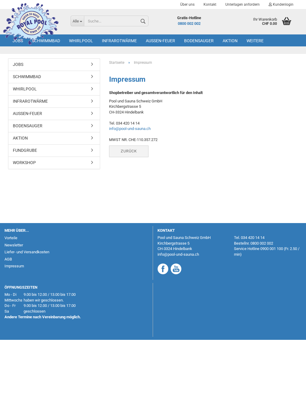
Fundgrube (25, 150)
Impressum (14, 266)
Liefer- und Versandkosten (26, 252)
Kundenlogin (282, 4)
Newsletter (13, 245)
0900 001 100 (271, 248)
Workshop (24, 162)
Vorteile (10, 238)
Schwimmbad (46, 40)
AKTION (230, 40)
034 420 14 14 (252, 237)
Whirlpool (81, 40)
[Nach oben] (290, 400)
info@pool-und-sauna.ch (130, 128)
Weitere (255, 40)
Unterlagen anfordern (242, 4)
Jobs (18, 40)
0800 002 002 (189, 23)
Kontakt (210, 4)
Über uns (187, 4)
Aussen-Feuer (160, 40)
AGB (8, 259)
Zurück (129, 151)
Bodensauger (199, 40)
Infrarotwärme (119, 40)
